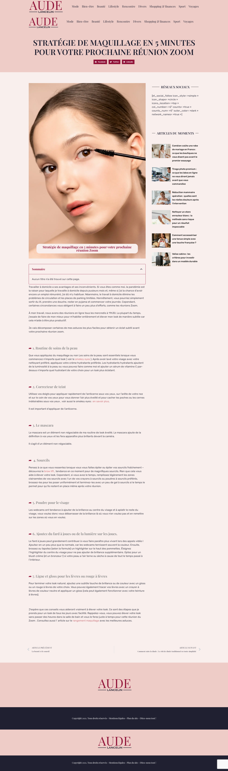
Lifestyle (113, 6)
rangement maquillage (86, 620)
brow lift (49, 471)
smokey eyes (82, 359)
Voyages (194, 6)
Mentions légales (117, 718)
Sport (182, 6)
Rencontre (128, 6)
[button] (100, 62)
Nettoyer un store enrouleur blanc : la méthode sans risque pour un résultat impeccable (183, 219)
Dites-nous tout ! (148, 718)
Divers (142, 6)
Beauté (101, 6)
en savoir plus (101, 401)
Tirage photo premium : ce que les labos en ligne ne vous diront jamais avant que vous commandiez (184, 176)
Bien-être (88, 6)
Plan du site (132, 718)
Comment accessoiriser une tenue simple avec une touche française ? (184, 239)
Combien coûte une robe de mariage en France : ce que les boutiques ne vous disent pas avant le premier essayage (185, 153)
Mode (75, 6)
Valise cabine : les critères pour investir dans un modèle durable (184, 258)
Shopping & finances (163, 6)
